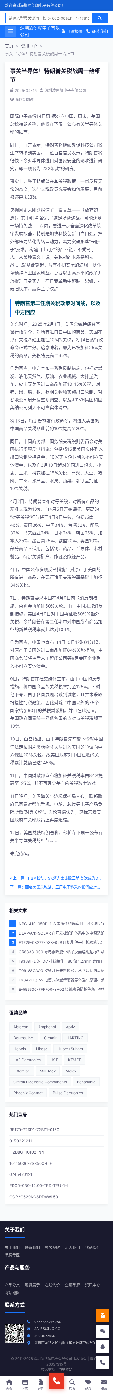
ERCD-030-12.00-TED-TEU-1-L (39, 1185)
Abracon (20, 1027)
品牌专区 (12, 1255)
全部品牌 (72, 1285)
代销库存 (92, 1247)
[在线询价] (102, 1315)
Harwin (19, 1048)
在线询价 (52, 1285)
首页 (9, 45)
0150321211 (20, 1140)
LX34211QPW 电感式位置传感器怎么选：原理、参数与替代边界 (58, 980)
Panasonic (86, 1082)
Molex (71, 1071)
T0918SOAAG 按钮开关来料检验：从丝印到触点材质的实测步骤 (58, 970)
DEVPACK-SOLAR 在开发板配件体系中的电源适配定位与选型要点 (58, 933)
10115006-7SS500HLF (30, 1163)
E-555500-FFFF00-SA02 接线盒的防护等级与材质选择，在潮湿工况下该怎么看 (58, 989)
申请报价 (74, 31)
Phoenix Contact (28, 1093)
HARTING (75, 1037)
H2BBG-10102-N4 (26, 1152)
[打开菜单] (10, 31)
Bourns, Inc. (23, 1037)
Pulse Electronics (68, 1093)
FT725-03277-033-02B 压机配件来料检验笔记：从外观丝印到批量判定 (58, 942)
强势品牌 (52, 1247)
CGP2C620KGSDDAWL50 (33, 1196)
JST (54, 1059)
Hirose (41, 1048)
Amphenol (47, 1027)
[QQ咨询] (102, 1346)
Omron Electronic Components (40, 1082)
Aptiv (70, 1027)
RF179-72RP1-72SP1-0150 (34, 1129)
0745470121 (20, 1174)
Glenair (50, 1037)
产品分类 (12, 1285)
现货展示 (32, 1285)
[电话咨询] (102, 1362)
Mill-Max (48, 1071)
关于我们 (12, 1247)
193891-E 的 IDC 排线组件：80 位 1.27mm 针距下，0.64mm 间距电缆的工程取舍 (58, 961)
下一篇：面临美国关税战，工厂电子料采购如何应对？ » (56, 887)
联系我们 (99, 31)
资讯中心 (29, 45)
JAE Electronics (27, 1059)
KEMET (74, 1059)
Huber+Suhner (70, 1048)
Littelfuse (21, 1071)
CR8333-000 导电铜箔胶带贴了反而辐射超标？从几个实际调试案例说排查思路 (58, 952)
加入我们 (72, 1247)
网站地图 (12, 1293)
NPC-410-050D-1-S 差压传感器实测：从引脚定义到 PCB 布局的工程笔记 (58, 923)
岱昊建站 (65, 1369)
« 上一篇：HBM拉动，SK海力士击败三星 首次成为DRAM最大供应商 (56, 878)
